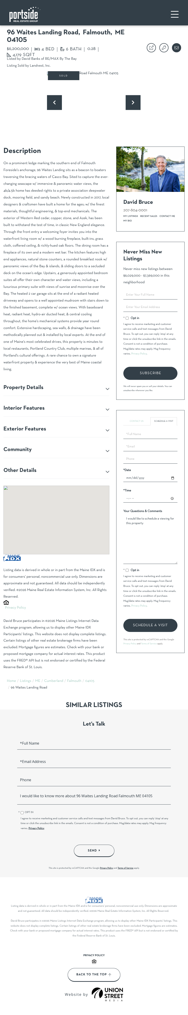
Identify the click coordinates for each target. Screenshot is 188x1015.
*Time (127, 490)
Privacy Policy (15, 608)
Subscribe (150, 373)
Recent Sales (148, 216)
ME (37, 681)
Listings (25, 681)
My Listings (130, 216)
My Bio (127, 221)
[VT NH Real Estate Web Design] (107, 994)
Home (11, 681)
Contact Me (167, 216)
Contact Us (137, 421)
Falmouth (74, 681)
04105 (89, 681)
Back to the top (91, 974)
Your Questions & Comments (142, 511)
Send (92, 850)
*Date (127, 470)
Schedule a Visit (163, 421)
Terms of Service (149, 644)
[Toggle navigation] (175, 14)
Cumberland (53, 681)
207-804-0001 (135, 210)
